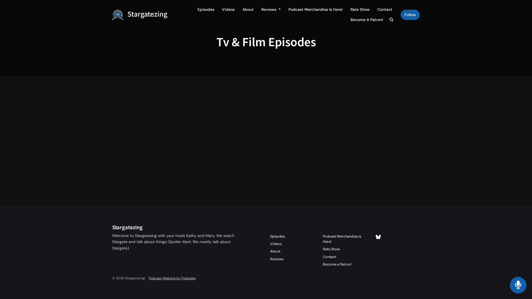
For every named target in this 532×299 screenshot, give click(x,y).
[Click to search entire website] (392, 20)
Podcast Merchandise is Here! (315, 9)
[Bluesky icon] (378, 237)
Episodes (206, 9)
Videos (228, 9)
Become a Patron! (367, 19)
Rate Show (360, 9)
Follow (410, 14)
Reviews (269, 9)
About (248, 9)
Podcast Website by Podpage (172, 278)
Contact (384, 9)
